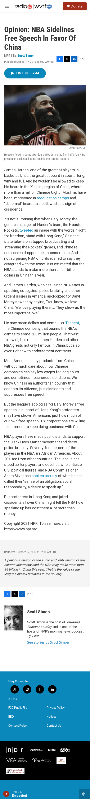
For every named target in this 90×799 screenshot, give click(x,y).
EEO (11, 716)
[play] (6, 794)
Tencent (72, 323)
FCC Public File (17, 707)
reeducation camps (53, 198)
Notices (52, 716)
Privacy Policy (56, 707)
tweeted (26, 230)
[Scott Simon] (13, 617)
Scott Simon (25, 55)
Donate (76, 6)
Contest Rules (17, 725)
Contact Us (54, 725)
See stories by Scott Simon (48, 642)
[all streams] (84, 794)
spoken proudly (44, 476)
